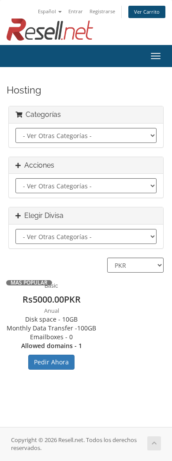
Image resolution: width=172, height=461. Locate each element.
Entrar (75, 11)
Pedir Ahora (51, 362)
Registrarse (102, 11)
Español (47, 11)
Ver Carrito (147, 11)
